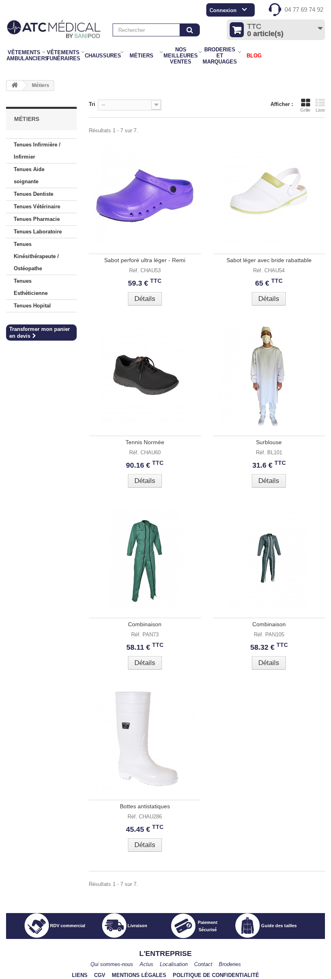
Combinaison (144, 624)
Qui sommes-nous (111, 964)
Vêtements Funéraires (63, 55)
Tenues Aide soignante (29, 175)
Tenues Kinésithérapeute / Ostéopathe (36, 256)
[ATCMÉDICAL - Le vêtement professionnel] (55, 29)
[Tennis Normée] (145, 375)
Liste (320, 110)
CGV (99, 975)
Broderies (230, 964)
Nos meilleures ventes (180, 56)
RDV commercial (67, 925)
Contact (203, 964)
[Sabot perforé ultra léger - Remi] (145, 193)
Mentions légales (139, 975)
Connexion (223, 10)
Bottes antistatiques (145, 806)
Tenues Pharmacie (37, 219)
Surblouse (269, 442)
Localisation (174, 964)
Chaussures (102, 56)
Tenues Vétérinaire (37, 206)
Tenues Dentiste (33, 194)
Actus (146, 964)
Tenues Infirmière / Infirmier (37, 151)
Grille (305, 110)
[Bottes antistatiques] (145, 739)
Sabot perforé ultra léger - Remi (144, 260)
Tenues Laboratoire (38, 232)
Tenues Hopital (32, 306)
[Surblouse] (269, 375)
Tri (92, 104)
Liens (80, 975)
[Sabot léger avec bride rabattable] (269, 193)
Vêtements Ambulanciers (24, 55)
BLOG (254, 56)
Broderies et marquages (220, 56)
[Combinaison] (145, 557)
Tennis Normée (145, 442)
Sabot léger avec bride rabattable (269, 260)
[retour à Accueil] (14, 86)
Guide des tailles (279, 925)
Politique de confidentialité (216, 975)
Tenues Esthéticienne (31, 287)
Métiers (141, 56)
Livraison (137, 925)
